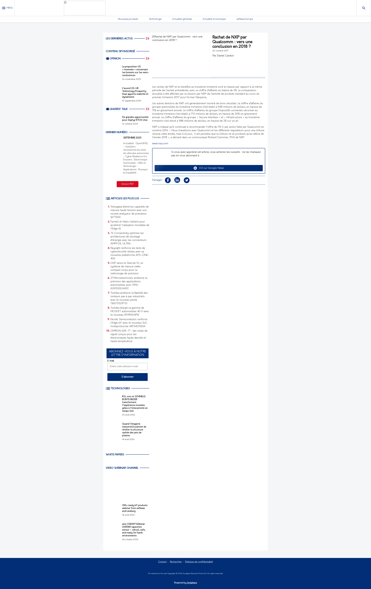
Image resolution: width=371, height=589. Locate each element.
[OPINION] (148, 58)
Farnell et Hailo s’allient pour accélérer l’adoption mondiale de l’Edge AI (129, 225)
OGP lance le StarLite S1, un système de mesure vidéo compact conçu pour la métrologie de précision (126, 268)
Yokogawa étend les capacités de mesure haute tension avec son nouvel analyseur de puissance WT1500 (129, 212)
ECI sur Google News (210, 168)
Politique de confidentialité (199, 562)
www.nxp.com (160, 143)
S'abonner (127, 377)
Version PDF (127, 184)
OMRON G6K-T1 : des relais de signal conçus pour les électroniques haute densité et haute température (128, 336)
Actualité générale (182, 19)
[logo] (84, 8)
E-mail (110, 361)
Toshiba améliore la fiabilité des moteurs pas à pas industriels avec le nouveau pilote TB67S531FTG (129, 298)
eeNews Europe (245, 19)
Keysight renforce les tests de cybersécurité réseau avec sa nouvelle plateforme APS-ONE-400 (129, 253)
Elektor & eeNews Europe (115, 486)
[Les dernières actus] (148, 38)
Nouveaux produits (128, 19)
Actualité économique (214, 19)
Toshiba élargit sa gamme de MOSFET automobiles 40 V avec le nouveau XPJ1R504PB (129, 311)
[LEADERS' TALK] (148, 109)
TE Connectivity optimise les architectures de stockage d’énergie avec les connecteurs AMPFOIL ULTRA (128, 238)
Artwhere (192, 583)
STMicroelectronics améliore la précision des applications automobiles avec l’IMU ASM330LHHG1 (128, 283)
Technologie (155, 19)
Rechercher (176, 562)
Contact (162, 562)
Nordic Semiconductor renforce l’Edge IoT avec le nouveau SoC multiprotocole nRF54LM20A (128, 323)
